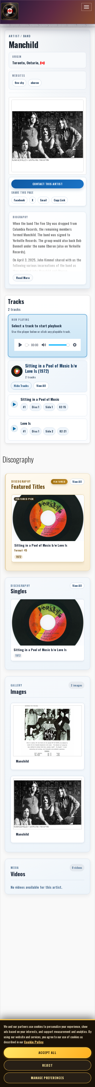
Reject (47, 1065)
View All (41, 386)
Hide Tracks (21, 386)
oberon (35, 83)
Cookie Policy (33, 1041)
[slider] (27, 345)
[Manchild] (47, 730)
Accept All (47, 1052)
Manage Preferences (47, 1077)
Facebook (19, 200)
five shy (19, 83)
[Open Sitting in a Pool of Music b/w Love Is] (17, 371)
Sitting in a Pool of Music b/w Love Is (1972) (51, 368)
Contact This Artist (48, 184)
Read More (23, 278)
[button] (11, 530)
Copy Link (59, 200)
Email (43, 200)
